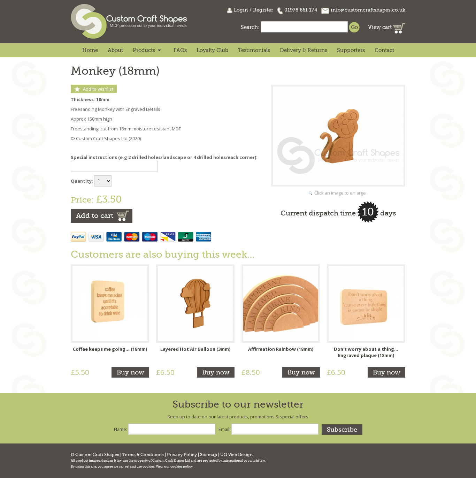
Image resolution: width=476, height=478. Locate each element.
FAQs (180, 50)
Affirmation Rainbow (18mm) (280, 349)
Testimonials (254, 50)
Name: (120, 429)
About (115, 50)
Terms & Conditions (143, 455)
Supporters (351, 50)
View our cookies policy (174, 466)
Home (90, 50)
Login (241, 10)
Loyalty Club (212, 50)
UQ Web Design (236, 455)
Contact (384, 50)
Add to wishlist (98, 89)
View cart (380, 27)
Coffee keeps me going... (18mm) (110, 349)
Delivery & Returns (303, 50)
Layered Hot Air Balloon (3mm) (195, 349)
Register (263, 10)
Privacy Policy (182, 455)
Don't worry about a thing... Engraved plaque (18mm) (366, 352)
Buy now (130, 372)
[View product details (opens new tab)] (110, 303)
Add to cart (94, 216)
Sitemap (208, 455)
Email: (224, 429)
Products (144, 50)
